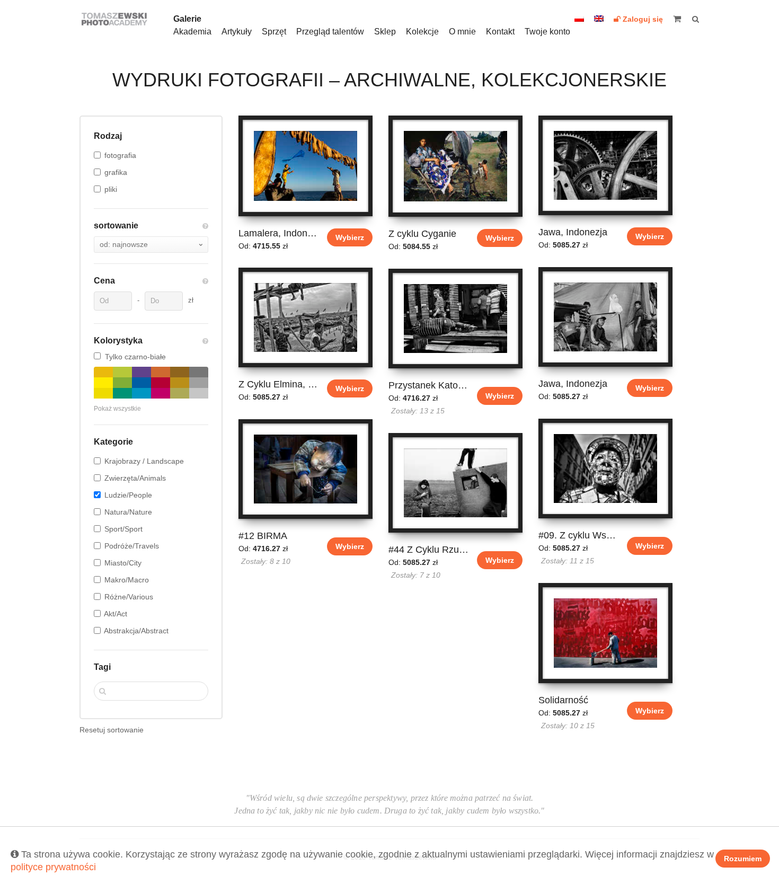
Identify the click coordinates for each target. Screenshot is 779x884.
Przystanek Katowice (429, 385)
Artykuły (237, 31)
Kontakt (500, 31)
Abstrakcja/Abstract (136, 630)
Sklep (385, 31)
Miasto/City (122, 563)
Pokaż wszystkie (117, 408)
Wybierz (349, 237)
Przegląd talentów (330, 31)
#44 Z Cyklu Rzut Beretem (429, 549)
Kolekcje (422, 31)
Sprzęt (274, 31)
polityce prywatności (53, 867)
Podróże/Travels (131, 546)
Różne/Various (128, 597)
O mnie (462, 31)
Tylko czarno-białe (135, 356)
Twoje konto (547, 31)
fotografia (120, 155)
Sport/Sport (123, 529)
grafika (115, 172)
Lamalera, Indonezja (279, 233)
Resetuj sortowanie (111, 730)
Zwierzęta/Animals (135, 478)
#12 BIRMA (262, 536)
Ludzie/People (128, 495)
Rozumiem (743, 858)
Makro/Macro (126, 580)
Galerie (187, 18)
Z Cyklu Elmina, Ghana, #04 (279, 384)
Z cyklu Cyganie (422, 233)
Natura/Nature (128, 512)
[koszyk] (681, 19)
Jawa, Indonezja (572, 232)
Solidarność (563, 700)
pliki (110, 189)
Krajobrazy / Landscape (144, 461)
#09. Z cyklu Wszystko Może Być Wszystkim (578, 535)
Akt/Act (115, 613)
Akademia (192, 31)
